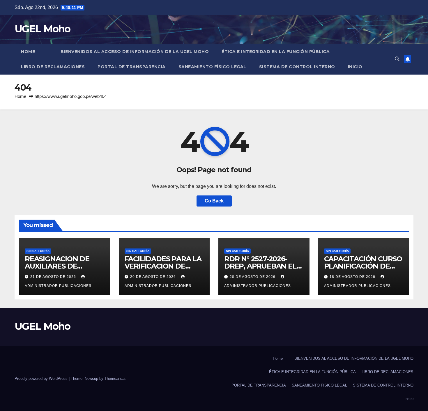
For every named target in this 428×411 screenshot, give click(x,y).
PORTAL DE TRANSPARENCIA (132, 66)
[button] (397, 59)
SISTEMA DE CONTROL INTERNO (297, 66)
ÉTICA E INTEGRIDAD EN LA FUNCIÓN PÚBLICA (276, 51)
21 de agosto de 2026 (53, 277)
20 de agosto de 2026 (153, 277)
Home (28, 51)
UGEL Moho (42, 29)
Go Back (214, 200)
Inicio (355, 66)
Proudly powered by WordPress (42, 378)
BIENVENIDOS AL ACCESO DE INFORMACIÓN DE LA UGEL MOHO (135, 51)
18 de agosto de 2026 (353, 277)
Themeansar (115, 378)
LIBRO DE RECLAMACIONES (53, 66)
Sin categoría (37, 251)
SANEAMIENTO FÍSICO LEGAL (212, 66)
